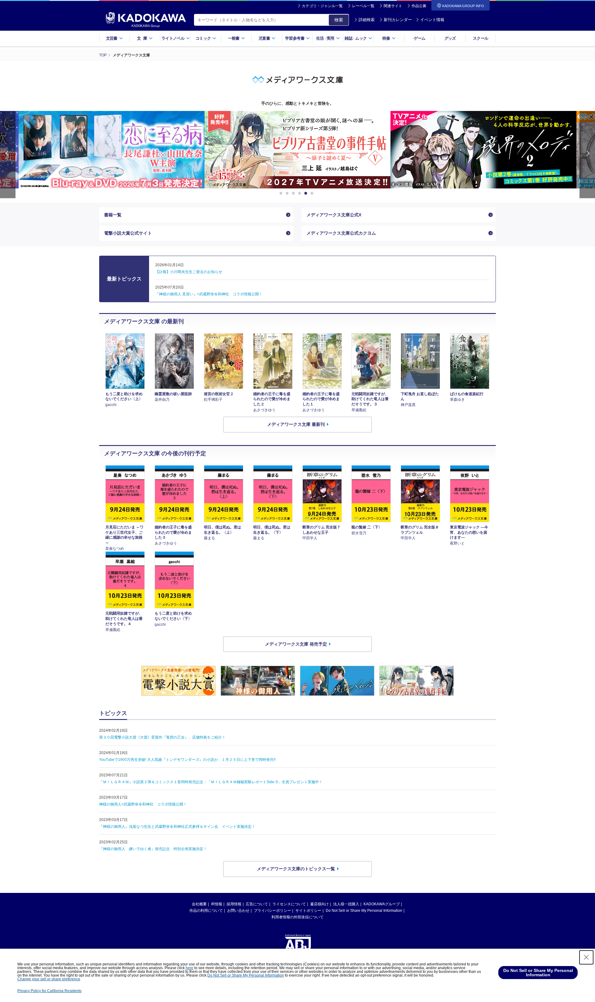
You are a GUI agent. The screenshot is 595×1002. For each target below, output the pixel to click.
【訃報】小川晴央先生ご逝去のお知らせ (188, 272)
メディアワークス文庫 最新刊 (296, 424)
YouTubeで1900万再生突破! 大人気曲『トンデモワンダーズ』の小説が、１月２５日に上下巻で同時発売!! (187, 759)
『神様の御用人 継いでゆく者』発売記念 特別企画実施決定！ (153, 849)
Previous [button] (7, 154)
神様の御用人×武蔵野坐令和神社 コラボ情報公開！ (143, 804)
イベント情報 (432, 19)
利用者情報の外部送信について (297, 917)
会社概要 (199, 904)
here (189, 968)
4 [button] (300, 193)
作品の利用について (206, 910)
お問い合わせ (238, 910)
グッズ (450, 38)
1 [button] (282, 193)
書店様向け (319, 904)
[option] (112, 149)
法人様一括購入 (346, 904)
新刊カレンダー (398, 19)
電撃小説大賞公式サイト (128, 233)
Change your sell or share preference (48, 979)
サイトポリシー (308, 910)
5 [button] (306, 193)
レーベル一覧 (363, 6)
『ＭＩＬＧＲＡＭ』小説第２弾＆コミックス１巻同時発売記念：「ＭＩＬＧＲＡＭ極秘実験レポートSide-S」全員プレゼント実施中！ (211, 782)
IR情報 (216, 904)
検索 (338, 19)
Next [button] (587, 154)
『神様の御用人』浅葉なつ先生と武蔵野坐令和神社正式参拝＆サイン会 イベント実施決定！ (177, 826)
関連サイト (393, 6)
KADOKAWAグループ (382, 904)
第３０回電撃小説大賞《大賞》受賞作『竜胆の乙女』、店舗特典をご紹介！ (162, 737)
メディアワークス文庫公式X (333, 214)
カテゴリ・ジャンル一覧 (322, 6)
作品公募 (419, 6)
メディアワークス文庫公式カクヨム (341, 233)
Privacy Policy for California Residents (49, 991)
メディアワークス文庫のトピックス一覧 (296, 868)
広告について (257, 904)
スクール (480, 38)
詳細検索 (367, 19)
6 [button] (313, 193)
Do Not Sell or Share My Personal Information (364, 910)
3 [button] (294, 193)
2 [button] (288, 193)
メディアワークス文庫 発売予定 (296, 644)
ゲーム (419, 38)
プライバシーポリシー (272, 910)
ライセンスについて (289, 904)
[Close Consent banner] (586, 957)
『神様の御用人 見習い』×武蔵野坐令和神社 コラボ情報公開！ (208, 294)
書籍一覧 (112, 214)
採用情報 (234, 904)
